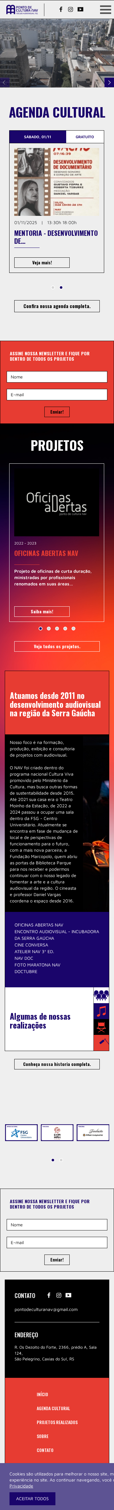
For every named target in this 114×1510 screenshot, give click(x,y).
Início (42, 1394)
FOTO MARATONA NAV (37, 964)
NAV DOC (24, 958)
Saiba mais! (42, 611)
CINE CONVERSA (31, 944)
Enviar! (57, 411)
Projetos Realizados (57, 1422)
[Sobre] (57, 53)
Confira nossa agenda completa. (57, 305)
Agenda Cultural (53, 1408)
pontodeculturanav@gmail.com (46, 1309)
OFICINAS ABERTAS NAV (39, 924)
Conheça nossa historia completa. (57, 1064)
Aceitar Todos (32, 1498)
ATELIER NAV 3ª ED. (34, 951)
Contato (45, 1450)
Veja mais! (42, 262)
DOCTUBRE (26, 971)
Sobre (42, 1436)
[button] (53, 287)
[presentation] (5, 82)
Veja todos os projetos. (57, 646)
